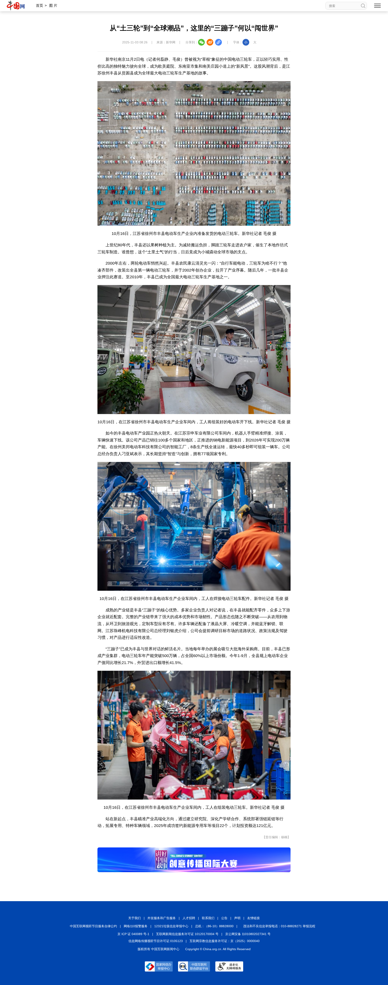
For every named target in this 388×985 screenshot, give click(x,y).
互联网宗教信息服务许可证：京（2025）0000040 (225, 941)
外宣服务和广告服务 (162, 918)
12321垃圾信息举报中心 (171, 926)
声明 (237, 918)
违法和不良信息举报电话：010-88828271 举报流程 (279, 926)
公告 (224, 918)
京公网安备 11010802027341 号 (248, 934)
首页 (39, 5)
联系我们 (208, 918)
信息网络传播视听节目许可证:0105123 (155, 941)
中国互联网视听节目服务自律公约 (93, 926)
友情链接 (253, 918)
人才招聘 (189, 918)
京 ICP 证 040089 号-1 (133, 934)
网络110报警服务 (136, 926)
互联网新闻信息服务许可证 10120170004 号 (187, 934)
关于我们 (134, 918)
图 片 (53, 5)
